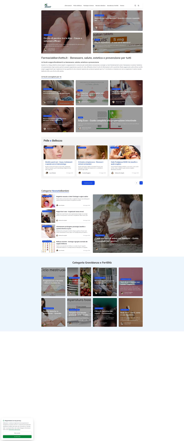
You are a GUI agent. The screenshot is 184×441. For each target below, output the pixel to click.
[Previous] (136, 183)
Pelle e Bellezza (77, 5)
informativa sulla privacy (14, 429)
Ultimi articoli (68, 5)
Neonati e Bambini (100, 5)
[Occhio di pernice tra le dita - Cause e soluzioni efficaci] (66, 32)
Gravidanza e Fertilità (112, 5)
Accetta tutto (17, 436)
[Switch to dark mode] (138, 5)
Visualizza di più (88, 183)
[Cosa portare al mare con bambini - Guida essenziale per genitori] (118, 223)
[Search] (135, 5)
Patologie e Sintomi (88, 5)
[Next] (141, 183)
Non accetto (17, 433)
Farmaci (122, 5)
